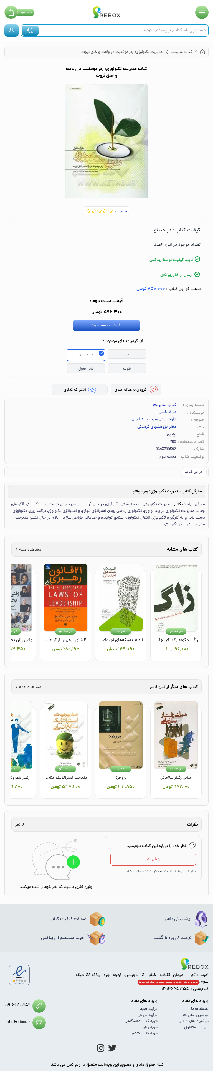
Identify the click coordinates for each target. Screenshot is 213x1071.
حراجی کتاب (194, 472)
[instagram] (101, 1048)
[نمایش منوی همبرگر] (202, 12)
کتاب (176, 504)
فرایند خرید (149, 1009)
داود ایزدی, (167, 420)
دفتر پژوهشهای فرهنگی (156, 427)
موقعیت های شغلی (194, 1021)
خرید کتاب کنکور (145, 1034)
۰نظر (123, 212)
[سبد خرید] (11, 12)
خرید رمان (150, 1027)
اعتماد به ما (200, 1009)
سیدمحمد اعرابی (144, 420)
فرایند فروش (148, 1015)
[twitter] (112, 1048)
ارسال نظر (153, 859)
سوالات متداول (196, 1027)
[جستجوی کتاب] (30, 31)
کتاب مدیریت (164, 405)
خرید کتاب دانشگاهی (141, 1021)
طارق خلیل (167, 412)
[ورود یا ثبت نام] (11, 30)
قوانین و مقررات (196, 1015)
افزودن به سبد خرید (106, 325)
